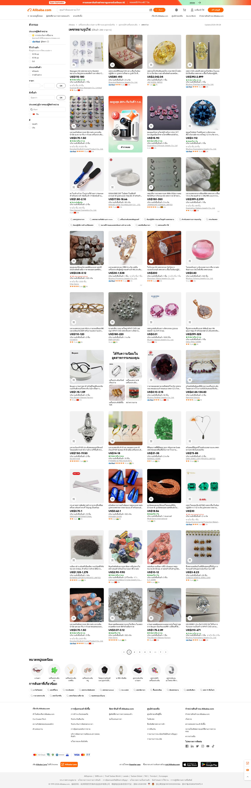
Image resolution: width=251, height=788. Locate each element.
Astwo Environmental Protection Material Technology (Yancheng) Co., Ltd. (203, 522)
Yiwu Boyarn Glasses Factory (81, 397)
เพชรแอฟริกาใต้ (163, 225)
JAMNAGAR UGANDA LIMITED (160, 205)
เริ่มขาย (188, 719)
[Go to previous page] (124, 652)
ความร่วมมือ (190, 736)
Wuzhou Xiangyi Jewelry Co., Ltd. (160, 340)
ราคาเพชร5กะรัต (39, 696)
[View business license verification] (149, 784)
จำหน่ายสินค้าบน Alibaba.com (197, 714)
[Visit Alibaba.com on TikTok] (213, 746)
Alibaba (72, 25)
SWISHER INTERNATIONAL (81, 516)
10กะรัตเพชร (69, 690)
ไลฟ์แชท (150, 719)
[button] (150, 10)
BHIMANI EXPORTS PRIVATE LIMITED (85, 578)
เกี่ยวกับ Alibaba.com (41, 709)
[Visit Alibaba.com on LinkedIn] (192, 746)
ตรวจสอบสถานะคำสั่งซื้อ (195, 724)
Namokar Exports (193, 397)
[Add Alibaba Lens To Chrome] (69, 764)
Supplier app (135, 764)
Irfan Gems (74, 284)
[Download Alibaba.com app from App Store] (190, 764)
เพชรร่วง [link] (145, 25)
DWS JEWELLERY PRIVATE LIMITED (200, 459)
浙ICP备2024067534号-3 (192, 784)
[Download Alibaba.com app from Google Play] (209, 764)
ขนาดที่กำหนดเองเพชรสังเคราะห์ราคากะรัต (116, 225)
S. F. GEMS (151, 580)
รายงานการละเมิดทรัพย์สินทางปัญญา (162, 734)
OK (61, 86)
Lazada (125, 776)
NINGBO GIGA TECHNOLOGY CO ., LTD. (124, 205)
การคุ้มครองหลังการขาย (80, 729)
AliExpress (88, 776)
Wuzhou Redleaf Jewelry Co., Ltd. (160, 397)
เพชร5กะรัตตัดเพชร (88, 690)
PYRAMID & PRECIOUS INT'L (120, 461)
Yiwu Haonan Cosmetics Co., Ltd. (83, 210)
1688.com (99, 776)
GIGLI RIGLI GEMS (193, 342)
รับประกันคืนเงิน (77, 719)
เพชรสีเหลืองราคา (144, 225)
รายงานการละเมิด (154, 739)
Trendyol (153, 776)
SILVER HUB (75, 459)
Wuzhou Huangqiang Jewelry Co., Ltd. (201, 149)
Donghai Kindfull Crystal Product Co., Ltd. (86, 149)
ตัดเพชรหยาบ (174, 690)
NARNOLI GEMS (153, 459)
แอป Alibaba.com (172, 764)
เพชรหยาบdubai (108, 690)
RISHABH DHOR (115, 516)
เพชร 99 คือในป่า (209, 690)
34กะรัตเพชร (213, 219)
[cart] (185, 10)
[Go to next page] (165, 652)
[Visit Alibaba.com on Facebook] (187, 746)
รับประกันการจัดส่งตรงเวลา (82, 724)
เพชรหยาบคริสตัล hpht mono (102, 219)
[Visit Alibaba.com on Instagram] (202, 746)
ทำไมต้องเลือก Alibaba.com (43, 714)
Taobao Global (136, 776)
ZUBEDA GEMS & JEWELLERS (198, 578)
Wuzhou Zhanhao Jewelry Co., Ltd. (200, 84)
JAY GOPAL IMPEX (154, 82)
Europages (163, 776)
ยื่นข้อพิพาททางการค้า (156, 724)
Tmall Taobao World (113, 776)
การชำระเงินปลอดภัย (79, 714)
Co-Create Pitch (39, 719)
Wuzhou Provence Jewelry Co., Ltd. (123, 278)
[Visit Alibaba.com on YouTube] (207, 746)
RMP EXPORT (114, 340)
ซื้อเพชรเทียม (157, 690)
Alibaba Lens (41, 764)
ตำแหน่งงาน (38, 729)
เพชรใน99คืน (57, 696)
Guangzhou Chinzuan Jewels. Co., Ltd (162, 146)
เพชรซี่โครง (54, 690)
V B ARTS (73, 340)
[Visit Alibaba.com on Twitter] (197, 746)
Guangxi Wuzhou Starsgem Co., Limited (86, 88)
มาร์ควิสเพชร (37, 690)
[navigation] (47, 339)
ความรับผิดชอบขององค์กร (43, 724)
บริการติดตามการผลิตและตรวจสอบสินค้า (85, 735)
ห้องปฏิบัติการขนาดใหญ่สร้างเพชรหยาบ (160, 219)
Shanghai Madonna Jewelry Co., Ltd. (123, 82)
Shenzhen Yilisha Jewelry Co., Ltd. (160, 278)
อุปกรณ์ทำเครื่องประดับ (128, 25)
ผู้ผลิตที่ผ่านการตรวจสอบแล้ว (120, 714)
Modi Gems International (157, 519)
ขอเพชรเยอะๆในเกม (98, 696)
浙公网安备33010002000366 (168, 784)
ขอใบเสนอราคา (115, 719)
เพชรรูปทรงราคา (79, 219)
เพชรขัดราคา (140, 690)
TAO (146, 776)
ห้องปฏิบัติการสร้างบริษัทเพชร (83, 225)
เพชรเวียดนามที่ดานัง (76, 696)
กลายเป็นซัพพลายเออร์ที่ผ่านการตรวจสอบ (200, 730)
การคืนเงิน (151, 729)
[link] (247, 763)
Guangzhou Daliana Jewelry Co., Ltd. (200, 208)
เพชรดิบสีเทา (190, 690)
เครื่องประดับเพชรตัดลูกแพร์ (129, 219)
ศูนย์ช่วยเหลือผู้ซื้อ (154, 714)
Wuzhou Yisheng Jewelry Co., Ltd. (199, 278)
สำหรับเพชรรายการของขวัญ (191, 219)
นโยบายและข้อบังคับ (79, 741)
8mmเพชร (125, 690)
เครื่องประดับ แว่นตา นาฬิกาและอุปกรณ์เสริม (97, 25)
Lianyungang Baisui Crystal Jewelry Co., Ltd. (125, 580)
